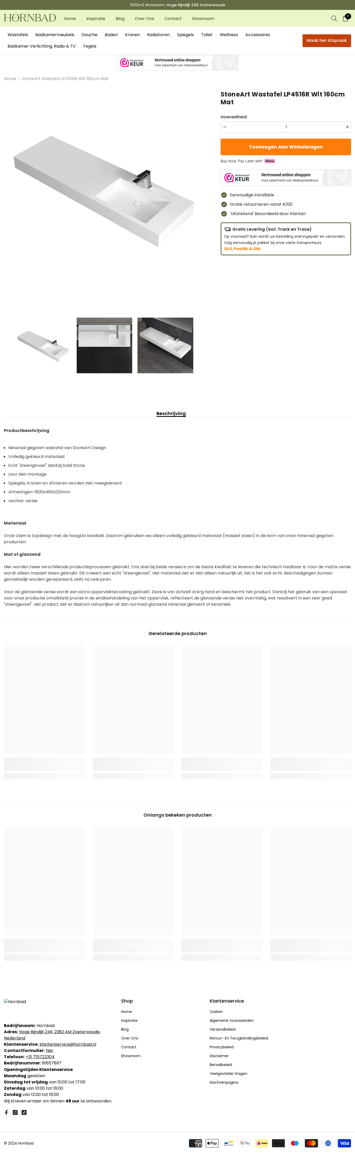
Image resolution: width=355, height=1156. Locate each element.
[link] (44, 767)
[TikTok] (24, 1112)
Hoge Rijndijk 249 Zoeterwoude (196, 5)
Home (10, 79)
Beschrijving (171, 413)
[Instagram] (15, 1112)
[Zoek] (334, 18)
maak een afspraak (327, 40)
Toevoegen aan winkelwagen (284, 147)
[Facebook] (6, 1112)
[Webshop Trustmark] (177, 62)
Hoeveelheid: (234, 117)
